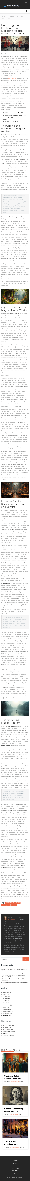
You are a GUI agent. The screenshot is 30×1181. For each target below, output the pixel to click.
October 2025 (7, 1013)
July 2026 (6, 994)
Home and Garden (8, 1035)
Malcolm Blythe (14, 1114)
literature (13, 905)
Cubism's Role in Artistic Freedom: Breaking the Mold (14, 970)
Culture (5, 1033)
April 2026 (6, 1001)
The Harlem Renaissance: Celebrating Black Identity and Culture (13, 975)
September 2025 (8, 1015)
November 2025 (8, 1011)
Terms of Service (15, 1166)
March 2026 (6, 1003)
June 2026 (6, 996)
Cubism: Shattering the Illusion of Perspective (14, 973)
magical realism (12, 78)
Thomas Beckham (14, 1081)
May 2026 (6, 998)
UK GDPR (15, 1171)
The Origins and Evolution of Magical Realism (14, 112)
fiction (18, 902)
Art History (7, 1027)
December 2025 (7, 1009)
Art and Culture (8, 1025)
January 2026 (7, 1007)
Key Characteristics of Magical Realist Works (14, 115)
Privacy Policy (15, 1168)
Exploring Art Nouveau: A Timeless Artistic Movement (13, 979)
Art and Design (8, 1029)
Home (2, 14)
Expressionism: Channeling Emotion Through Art (15, 982)
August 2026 (7, 992)
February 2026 (7, 1005)
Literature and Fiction (9, 1031)
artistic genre (5, 905)
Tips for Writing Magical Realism (10, 122)
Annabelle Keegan (14, 1147)
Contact (15, 1173)
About (15, 1163)
